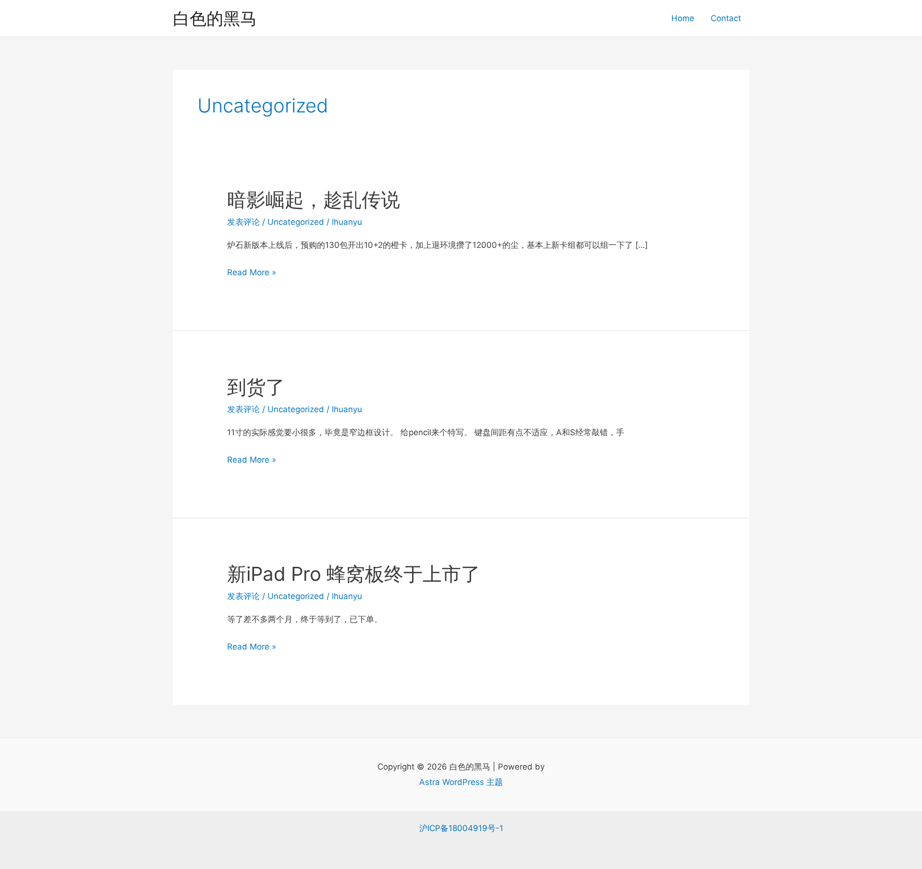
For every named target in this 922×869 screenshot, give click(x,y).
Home (682, 18)
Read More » (251, 274)
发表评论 (243, 222)
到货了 (256, 387)
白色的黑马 (215, 18)
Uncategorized (295, 222)
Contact (726, 18)
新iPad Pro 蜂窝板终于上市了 (353, 574)
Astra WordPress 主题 (461, 782)
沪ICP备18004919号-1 (461, 828)
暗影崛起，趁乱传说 (313, 199)
